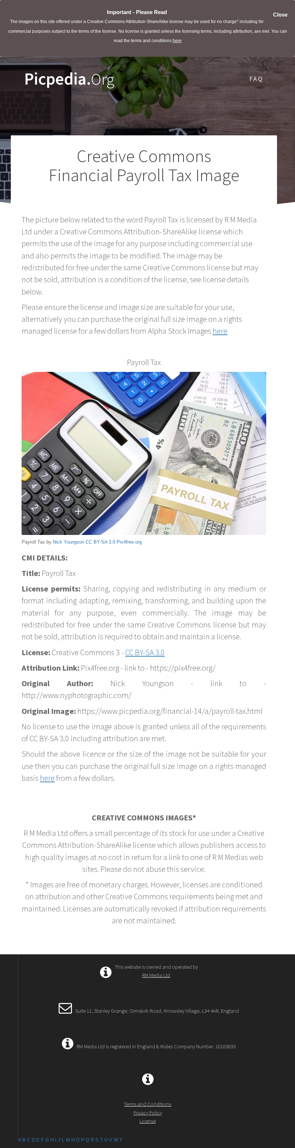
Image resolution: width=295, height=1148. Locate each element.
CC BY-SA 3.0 (100, 542)
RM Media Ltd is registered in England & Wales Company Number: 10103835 (156, 1046)
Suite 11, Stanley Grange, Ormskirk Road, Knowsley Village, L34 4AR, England (157, 1010)
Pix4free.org (129, 542)
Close (280, 15)
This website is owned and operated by (156, 970)
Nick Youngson (68, 542)
